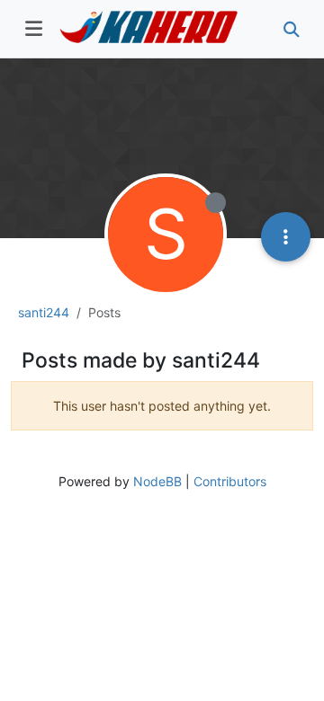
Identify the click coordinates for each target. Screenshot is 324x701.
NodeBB (157, 481)
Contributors (230, 481)
